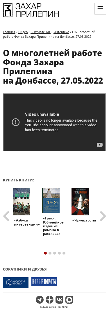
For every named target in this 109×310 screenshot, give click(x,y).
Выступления (41, 32)
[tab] (45, 253)
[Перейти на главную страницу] (31, 17)
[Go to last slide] (6, 216)
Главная (9, 32)
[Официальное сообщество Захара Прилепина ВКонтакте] (59, 300)
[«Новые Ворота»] (44, 282)
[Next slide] (102, 216)
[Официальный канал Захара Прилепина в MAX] (69, 300)
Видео (23, 32)
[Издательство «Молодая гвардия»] (15, 282)
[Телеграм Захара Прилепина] (40, 300)
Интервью (61, 32)
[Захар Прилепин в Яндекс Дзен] (49, 300)
